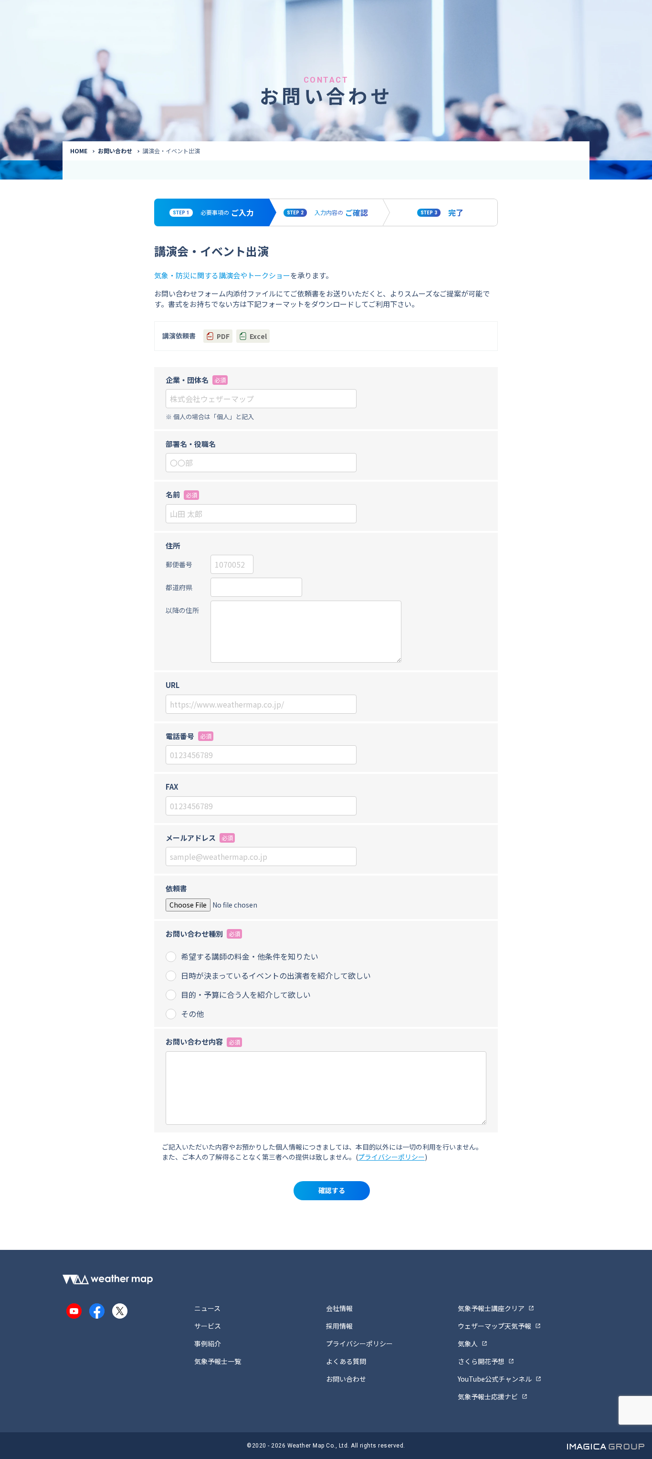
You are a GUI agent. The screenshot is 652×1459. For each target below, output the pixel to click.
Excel (258, 336)
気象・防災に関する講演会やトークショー (222, 275)
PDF (223, 336)
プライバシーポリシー (391, 1157)
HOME (78, 151)
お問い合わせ (115, 151)
